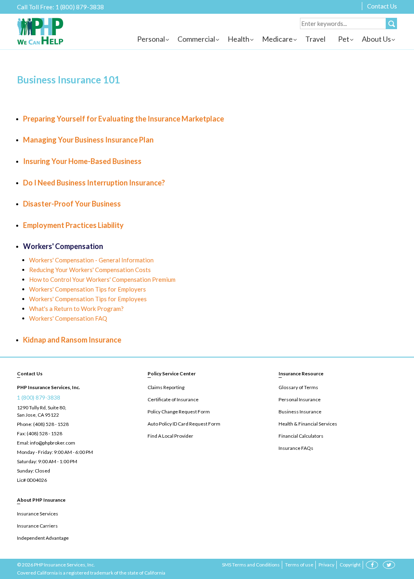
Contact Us (382, 6)
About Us (376, 38)
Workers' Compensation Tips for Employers (87, 289)
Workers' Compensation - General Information (91, 260)
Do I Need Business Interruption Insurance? (94, 182)
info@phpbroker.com (52, 443)
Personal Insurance (300, 399)
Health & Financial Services (308, 424)
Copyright (350, 565)
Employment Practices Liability (73, 225)
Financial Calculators (301, 436)
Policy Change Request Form (179, 412)
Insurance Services (37, 514)
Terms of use (299, 565)
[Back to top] (394, 530)
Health (238, 38)
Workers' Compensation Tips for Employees (88, 298)
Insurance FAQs (296, 448)
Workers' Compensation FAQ (68, 318)
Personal (151, 38)
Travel (315, 38)
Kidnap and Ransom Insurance (72, 339)
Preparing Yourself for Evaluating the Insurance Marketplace (123, 118)
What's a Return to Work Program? (76, 308)
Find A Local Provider (170, 436)
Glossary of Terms (298, 387)
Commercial (196, 38)
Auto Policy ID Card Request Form (184, 424)
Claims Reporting (166, 387)
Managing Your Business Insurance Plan (88, 139)
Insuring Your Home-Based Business (82, 161)
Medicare (277, 38)
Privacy (326, 565)
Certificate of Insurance (173, 399)
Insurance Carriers (37, 526)
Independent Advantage (43, 538)
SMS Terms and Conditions (251, 565)
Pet (343, 38)
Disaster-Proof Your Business (72, 203)
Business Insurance (300, 412)
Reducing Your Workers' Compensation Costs (90, 269)
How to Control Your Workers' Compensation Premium (102, 279)
